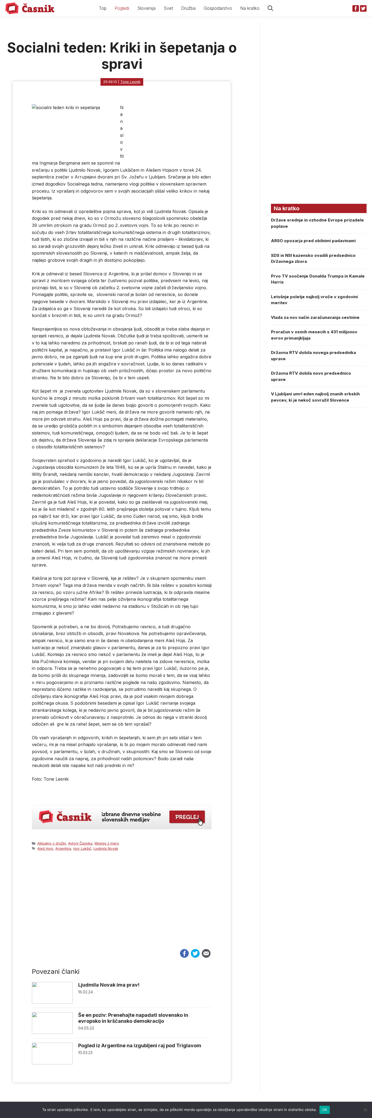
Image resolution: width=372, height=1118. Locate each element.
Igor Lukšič (82, 848)
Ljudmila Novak (105, 848)
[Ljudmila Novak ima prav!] (52, 1002)
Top (102, 8)
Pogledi (122, 8)
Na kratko (250, 8)
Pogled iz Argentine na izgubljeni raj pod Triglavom (139, 1045)
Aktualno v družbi (51, 843)
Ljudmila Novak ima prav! (108, 985)
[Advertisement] (122, 905)
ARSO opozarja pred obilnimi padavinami (313, 240)
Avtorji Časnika (80, 843)
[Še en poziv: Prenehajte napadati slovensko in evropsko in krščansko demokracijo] (52, 1032)
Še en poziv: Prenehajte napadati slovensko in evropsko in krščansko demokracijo (133, 1018)
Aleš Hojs (45, 848)
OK (324, 1109)
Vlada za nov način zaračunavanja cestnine (315, 317)
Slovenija (146, 8)
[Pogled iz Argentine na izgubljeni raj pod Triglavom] (52, 1062)
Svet (168, 8)
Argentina (63, 848)
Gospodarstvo (218, 8)
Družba (188, 8)
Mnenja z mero (106, 843)
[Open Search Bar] (270, 8)
